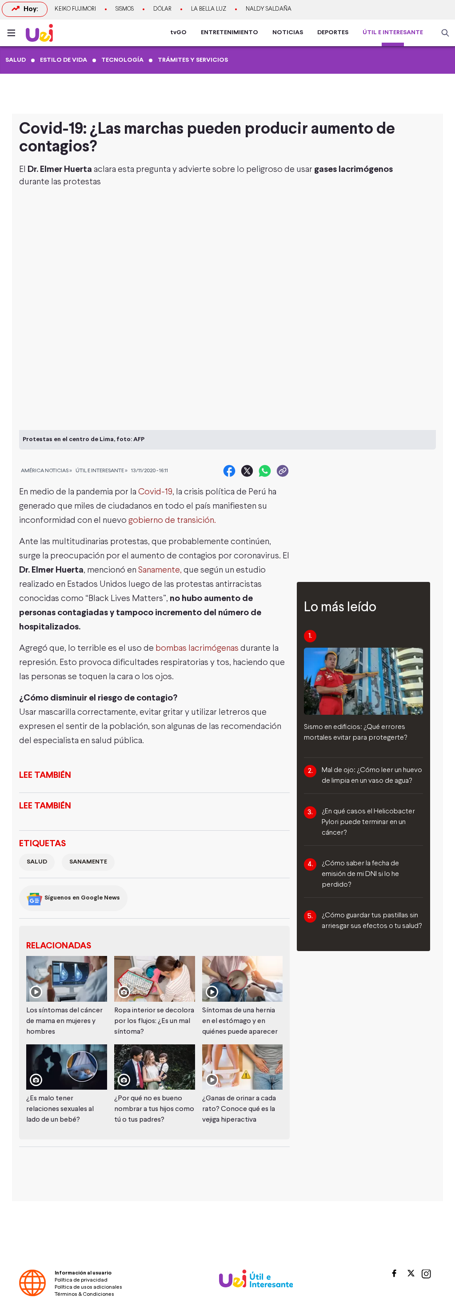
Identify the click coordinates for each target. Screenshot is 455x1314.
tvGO (178, 33)
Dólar (162, 9)
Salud (37, 862)
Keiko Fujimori (75, 9)
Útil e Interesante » (102, 471)
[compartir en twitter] (247, 471)
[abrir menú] (14, 33)
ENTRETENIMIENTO (229, 33)
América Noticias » (46, 471)
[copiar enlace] (282, 471)
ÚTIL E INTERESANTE (393, 33)
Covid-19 (155, 492)
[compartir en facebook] (229, 471)
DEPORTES (332, 33)
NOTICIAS (287, 33)
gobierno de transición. (172, 520)
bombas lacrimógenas (198, 648)
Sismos (125, 9)
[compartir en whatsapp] (265, 471)
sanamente (88, 862)
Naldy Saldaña (268, 9)
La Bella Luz (208, 9)
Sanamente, (160, 570)
